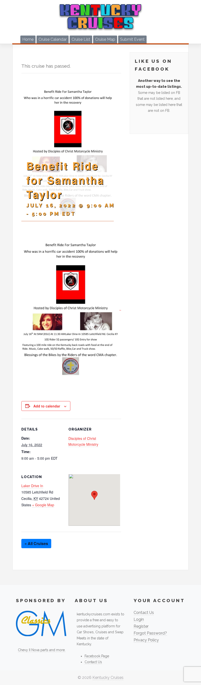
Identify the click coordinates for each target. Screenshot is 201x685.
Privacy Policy (146, 640)
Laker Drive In (32, 485)
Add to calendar (46, 406)
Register (141, 626)
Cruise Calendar (52, 39)
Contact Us (93, 662)
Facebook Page (97, 656)
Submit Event (132, 39)
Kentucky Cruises (108, 677)
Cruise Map (105, 39)
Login (139, 619)
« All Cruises (36, 543)
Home (28, 39)
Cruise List (81, 39)
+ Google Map (43, 504)
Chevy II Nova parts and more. (41, 650)
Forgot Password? (150, 633)
